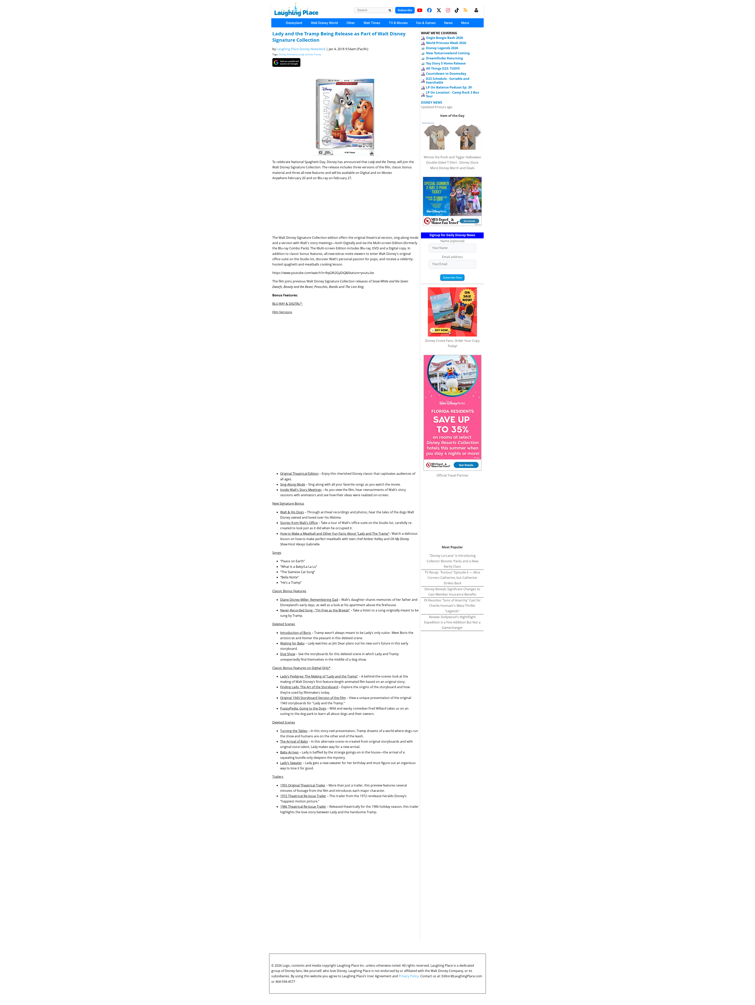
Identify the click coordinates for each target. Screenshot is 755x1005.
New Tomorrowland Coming (448, 53)
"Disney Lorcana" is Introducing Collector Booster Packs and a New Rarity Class (452, 560)
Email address (452, 257)
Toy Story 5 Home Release (446, 63)
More (465, 23)
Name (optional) (452, 241)
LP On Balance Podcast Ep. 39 (449, 87)
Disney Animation (288, 54)
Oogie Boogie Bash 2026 (444, 38)
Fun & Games (426, 23)
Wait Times (372, 23)
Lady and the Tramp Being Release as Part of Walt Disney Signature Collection (339, 36)
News (448, 23)
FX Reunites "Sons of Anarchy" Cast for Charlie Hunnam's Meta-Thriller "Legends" (452, 605)
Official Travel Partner (452, 475)
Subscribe (405, 10)
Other (350, 23)
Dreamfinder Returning (444, 58)
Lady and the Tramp (310, 54)
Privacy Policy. (409, 976)
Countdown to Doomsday (446, 73)
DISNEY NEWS (431, 102)
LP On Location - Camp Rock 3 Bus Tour (452, 94)
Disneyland (294, 23)
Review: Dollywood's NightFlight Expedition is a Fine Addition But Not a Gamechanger (452, 622)
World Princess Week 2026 (446, 43)
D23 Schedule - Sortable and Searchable (447, 81)
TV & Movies (398, 23)
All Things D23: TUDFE (443, 68)
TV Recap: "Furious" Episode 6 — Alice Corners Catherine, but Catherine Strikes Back (452, 577)
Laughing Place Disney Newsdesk (301, 49)
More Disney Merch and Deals (452, 168)
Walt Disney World (324, 23)
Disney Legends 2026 (442, 48)
